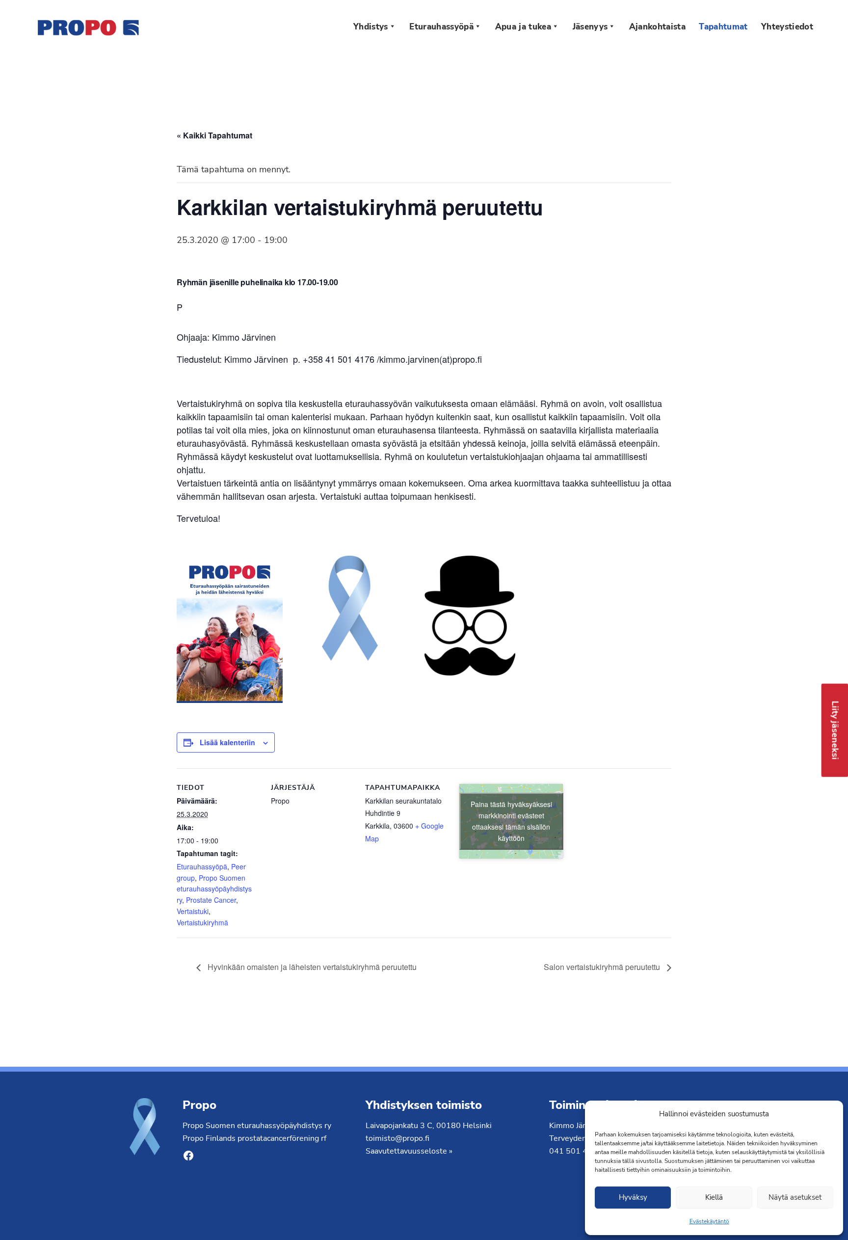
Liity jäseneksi (835, 730)
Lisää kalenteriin (227, 742)
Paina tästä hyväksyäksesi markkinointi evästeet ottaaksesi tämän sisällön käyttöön (511, 821)
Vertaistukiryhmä (202, 922)
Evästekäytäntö (709, 1221)
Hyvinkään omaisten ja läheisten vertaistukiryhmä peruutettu (311, 966)
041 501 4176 (575, 1151)
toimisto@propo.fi (397, 1138)
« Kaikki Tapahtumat (214, 135)
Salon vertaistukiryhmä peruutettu (603, 966)
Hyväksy (633, 1197)
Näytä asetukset (795, 1197)
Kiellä (714, 1197)
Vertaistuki (193, 911)
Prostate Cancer (211, 900)
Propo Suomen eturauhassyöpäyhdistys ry (214, 889)
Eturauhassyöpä (202, 866)
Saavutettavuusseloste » (409, 1151)
